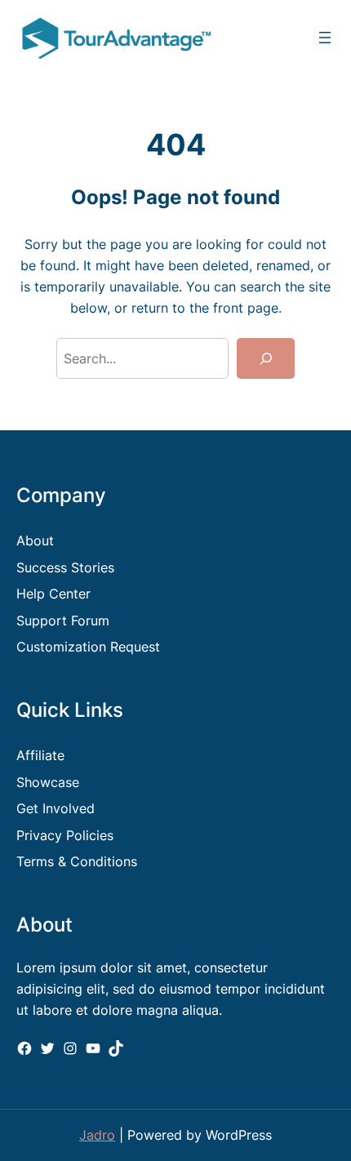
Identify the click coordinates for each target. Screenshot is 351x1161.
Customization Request (88, 646)
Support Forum (62, 620)
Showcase (47, 782)
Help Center (53, 593)
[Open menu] (325, 37)
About (35, 540)
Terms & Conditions (76, 861)
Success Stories (65, 567)
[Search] (266, 358)
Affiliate (40, 755)
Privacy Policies (64, 835)
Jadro (97, 1135)
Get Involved (55, 808)
